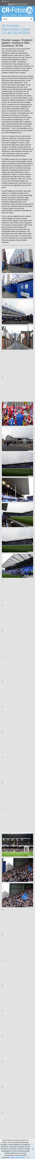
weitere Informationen (17, 1157)
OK (28, 1157)
